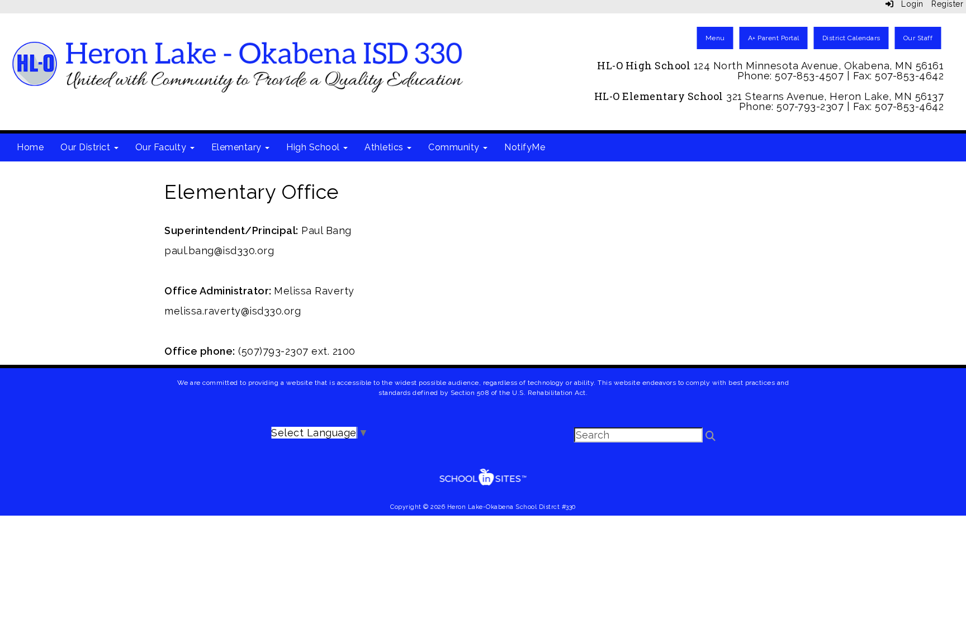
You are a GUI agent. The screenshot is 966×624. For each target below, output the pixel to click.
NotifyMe (524, 147)
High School (314, 147)
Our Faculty (162, 147)
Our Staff (918, 38)
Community (455, 147)
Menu (715, 38)
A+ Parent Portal (773, 38)
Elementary (237, 147)
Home (30, 147)
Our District (86, 147)
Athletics (385, 147)
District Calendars (851, 38)
